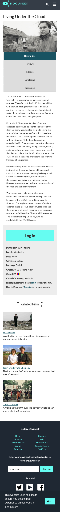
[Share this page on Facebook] (40, 487)
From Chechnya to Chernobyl (17, 368)
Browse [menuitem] (18, 439)
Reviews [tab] (30, 64)
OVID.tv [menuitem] (42, 449)
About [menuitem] (18, 446)
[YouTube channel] (30, 487)
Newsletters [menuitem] (42, 442)
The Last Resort (10, 404)
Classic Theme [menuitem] (42, 446)
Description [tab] (29, 56)
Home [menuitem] (18, 436)
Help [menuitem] (42, 439)
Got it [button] (50, 501)
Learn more (11, 507)
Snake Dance (9, 332)
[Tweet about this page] (19, 487)
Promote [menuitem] (18, 449)
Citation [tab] (30, 72)
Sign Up (47, 469)
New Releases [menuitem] (18, 442)
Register (28, 287)
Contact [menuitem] (42, 436)
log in (33, 282)
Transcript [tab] (30, 88)
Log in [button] (30, 235)
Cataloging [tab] (30, 80)
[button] (47, 4)
